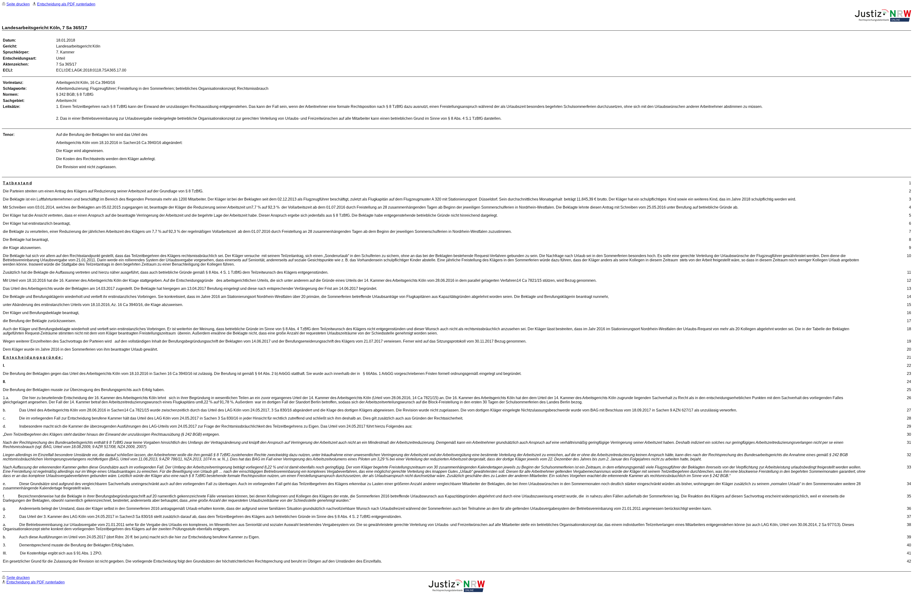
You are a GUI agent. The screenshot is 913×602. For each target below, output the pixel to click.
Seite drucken (18, 4)
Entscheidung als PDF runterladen (66, 4)
